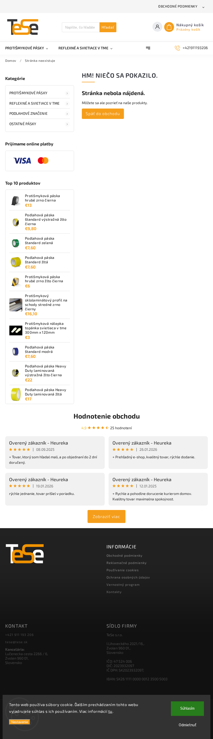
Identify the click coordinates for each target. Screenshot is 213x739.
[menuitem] (29, 48)
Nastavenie (19, 722)
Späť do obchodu (103, 113)
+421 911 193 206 (19, 635)
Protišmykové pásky (28, 93)
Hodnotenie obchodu (107, 416)
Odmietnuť (187, 725)
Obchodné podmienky (177, 6)
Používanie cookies (122, 570)
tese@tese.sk (16, 642)
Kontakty (114, 592)
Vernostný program (123, 584)
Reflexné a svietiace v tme (34, 103)
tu (110, 711)
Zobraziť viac (106, 516)
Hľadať (108, 27)
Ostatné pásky (22, 124)
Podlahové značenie (28, 113)
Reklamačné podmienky (126, 563)
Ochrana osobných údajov (128, 577)
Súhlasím (187, 708)
